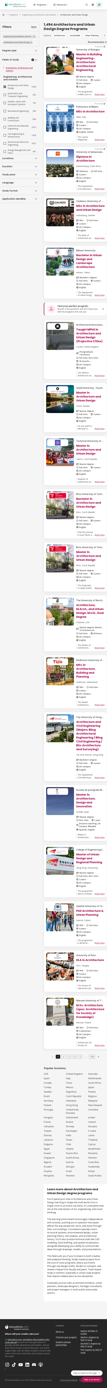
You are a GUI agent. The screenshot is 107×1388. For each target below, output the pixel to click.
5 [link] (80, 1056)
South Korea (72, 1157)
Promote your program (66, 1337)
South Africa (94, 1082)
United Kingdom (74, 1073)
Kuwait (47, 1153)
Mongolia (49, 1175)
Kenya (91, 1171)
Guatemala (93, 1166)
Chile (68, 1144)
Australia (93, 1073)
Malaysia (92, 1100)
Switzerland (72, 1117)
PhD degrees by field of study (91, 1351)
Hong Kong (72, 1105)
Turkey (47, 1087)
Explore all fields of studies (89, 1332)
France (47, 1121)
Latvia (91, 1135)
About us (60, 1331)
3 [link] (69, 1056)
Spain (47, 1078)
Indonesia (71, 1100)
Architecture (59, 35)
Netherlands (94, 1078)
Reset (34, 26)
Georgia (70, 1166)
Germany (48, 1100)
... (86, 1056)
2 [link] (63, 1056)
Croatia (92, 1130)
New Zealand (95, 1105)
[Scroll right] (104, 35)
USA (46, 1073)
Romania (92, 1153)
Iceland (69, 1148)
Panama (70, 1175)
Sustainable (75, 35)
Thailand (92, 1139)
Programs (41, 4)
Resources (61, 4)
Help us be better (92, 1379)
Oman (69, 1139)
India (68, 1135)
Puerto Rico (72, 1153)
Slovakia (92, 1126)
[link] (74, 14)
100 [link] (92, 1056)
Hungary (48, 1117)
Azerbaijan (71, 1130)
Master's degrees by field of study (90, 1338)
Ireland (92, 1121)
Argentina (71, 1091)
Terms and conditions (69, 1380)
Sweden (48, 1091)
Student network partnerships (63, 1343)
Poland (91, 1091)
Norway (70, 1126)
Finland (47, 1105)
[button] (19, 36)
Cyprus (92, 1144)
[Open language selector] (92, 4)
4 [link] (74, 1056)
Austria (69, 1162)
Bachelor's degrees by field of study (90, 1344)
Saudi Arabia (94, 1175)
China (69, 1082)
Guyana (48, 1171)
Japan (91, 1087)
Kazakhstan (94, 1148)
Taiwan (47, 1130)
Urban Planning (92, 35)
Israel (69, 1171)
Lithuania (49, 1126)
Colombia (93, 1109)
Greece (69, 1121)
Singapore (49, 1157)
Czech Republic (74, 1096)
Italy (68, 1078)
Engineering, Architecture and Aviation (19, 69)
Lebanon (48, 1139)
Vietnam (92, 1157)
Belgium (92, 1096)
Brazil (47, 1096)
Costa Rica (93, 1162)
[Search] (86, 4)
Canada (48, 1082)
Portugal (48, 1109)
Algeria (47, 1162)
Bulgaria (48, 1144)
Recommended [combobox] (96, 42)
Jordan (91, 1117)
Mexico (69, 1087)
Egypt (47, 1148)
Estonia (48, 1135)
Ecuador (48, 1166)
